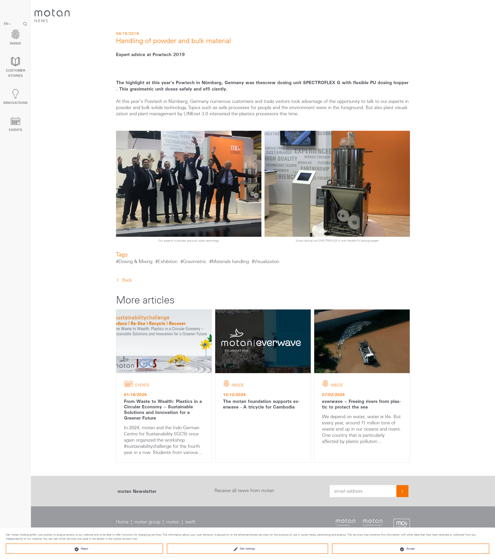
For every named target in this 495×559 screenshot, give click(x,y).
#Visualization (265, 261)
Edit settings (247, 548)
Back (127, 280)
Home (122, 522)
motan (172, 522)
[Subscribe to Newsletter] (402, 491)
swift (190, 522)
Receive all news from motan (244, 490)
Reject (84, 548)
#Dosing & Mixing (135, 261)
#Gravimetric (194, 261)
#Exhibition (167, 261)
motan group (147, 522)
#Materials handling (229, 261)
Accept (410, 548)
